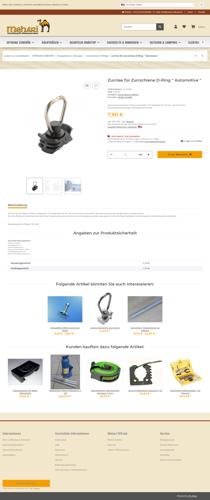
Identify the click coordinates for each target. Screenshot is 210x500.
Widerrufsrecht (61, 455)
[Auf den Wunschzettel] (95, 85)
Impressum (60, 450)
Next (197, 378)
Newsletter (165, 455)
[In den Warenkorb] (10, 76)
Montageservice (167, 440)
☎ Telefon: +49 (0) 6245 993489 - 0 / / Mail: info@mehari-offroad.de (152, 12)
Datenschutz (60, 440)
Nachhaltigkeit (9, 455)
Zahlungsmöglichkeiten (13, 445)
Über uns (112, 445)
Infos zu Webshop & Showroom (17, 440)
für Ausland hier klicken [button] (155, 142)
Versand (130, 121)
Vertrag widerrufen (26, 483)
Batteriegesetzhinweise (65, 465)
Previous (13, 378)
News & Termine (115, 440)
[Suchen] (160, 26)
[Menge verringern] (111, 154)
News (190, 12)
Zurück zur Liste (12, 56)
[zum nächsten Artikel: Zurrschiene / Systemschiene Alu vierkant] (195, 55)
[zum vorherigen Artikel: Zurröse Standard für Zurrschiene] (202, 55)
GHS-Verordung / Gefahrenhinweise (71, 470)
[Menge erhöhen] (148, 154)
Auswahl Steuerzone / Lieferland (122, 127)
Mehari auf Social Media (171, 460)
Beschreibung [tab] (17, 205)
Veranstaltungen (167, 450)
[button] (176, 27)
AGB (57, 445)
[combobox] (157, 4)
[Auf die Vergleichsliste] (87, 85)
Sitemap (59, 460)
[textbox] (157, 5)
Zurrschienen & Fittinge (128, 95)
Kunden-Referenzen (169, 445)
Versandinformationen (12, 450)
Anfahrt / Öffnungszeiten (118, 450)
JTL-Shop (192, 496)
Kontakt (201, 12)
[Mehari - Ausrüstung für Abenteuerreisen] (28, 26)
